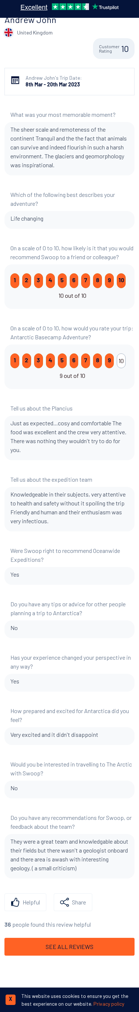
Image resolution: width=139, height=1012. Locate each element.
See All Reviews (69, 946)
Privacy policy (108, 1004)
